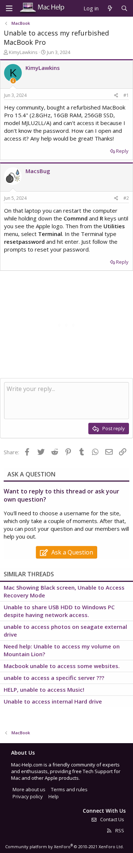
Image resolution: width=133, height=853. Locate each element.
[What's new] (109, 8)
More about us (29, 789)
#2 (126, 198)
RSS (119, 830)
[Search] (124, 8)
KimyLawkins (23, 52)
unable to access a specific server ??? (54, 677)
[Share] (116, 95)
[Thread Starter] (13, 81)
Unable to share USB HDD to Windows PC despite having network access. (59, 610)
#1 (126, 95)
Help (53, 796)
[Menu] (9, 8)
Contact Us (111, 819)
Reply (122, 151)
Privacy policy (28, 796)
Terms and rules (69, 789)
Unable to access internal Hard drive (53, 701)
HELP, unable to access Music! (44, 689)
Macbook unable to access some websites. (62, 666)
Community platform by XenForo (64, 846)
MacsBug (37, 171)
